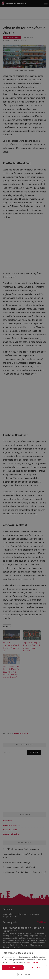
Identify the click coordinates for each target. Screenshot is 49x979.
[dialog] (24, 489)
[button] (24, 974)
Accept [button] (12, 967)
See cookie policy (33, 962)
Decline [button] (36, 967)
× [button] (46, 952)
